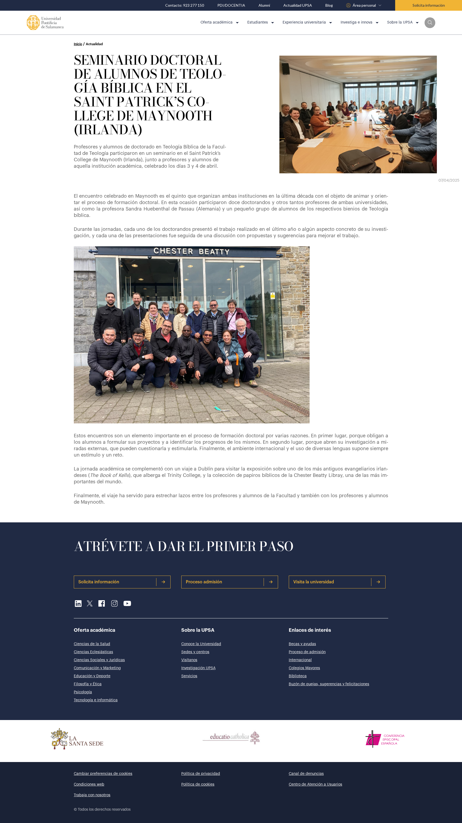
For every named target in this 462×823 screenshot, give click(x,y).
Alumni (264, 5)
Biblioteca (298, 676)
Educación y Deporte (92, 676)
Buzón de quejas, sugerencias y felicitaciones (329, 684)
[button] (430, 22)
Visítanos (189, 660)
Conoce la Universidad (201, 644)
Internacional (300, 660)
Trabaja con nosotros (92, 795)
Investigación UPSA (198, 668)
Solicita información (429, 5)
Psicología (83, 692)
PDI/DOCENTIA (231, 5)
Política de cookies (197, 784)
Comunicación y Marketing (97, 668)
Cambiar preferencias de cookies (103, 774)
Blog (329, 5)
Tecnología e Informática (96, 700)
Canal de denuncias (306, 774)
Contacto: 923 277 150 (184, 5)
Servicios (189, 676)
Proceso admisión (204, 582)
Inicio (78, 44)
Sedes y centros (195, 652)
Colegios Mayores (304, 668)
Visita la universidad (313, 582)
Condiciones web (89, 784)
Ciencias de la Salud (92, 644)
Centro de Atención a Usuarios (315, 784)
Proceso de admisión (307, 652)
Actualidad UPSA (297, 5)
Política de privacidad (200, 774)
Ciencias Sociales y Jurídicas (99, 660)
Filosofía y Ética (88, 684)
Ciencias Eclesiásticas (93, 652)
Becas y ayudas (302, 644)
